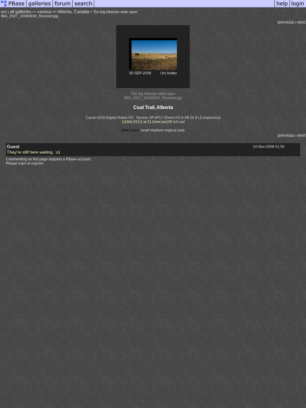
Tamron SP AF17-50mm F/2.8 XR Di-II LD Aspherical (178, 118)
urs (4, 11)
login (22, 163)
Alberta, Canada (73, 11)
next (301, 22)
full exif (179, 122)
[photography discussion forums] (63, 7)
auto (181, 130)
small (145, 130)
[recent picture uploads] (40, 7)
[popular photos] (184, 7)
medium (156, 130)
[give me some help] (282, 7)
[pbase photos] (13, 7)
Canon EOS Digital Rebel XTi (110, 118)
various (44, 11)
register (37, 163)
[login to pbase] (298, 7)
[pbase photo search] (83, 7)
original (170, 130)
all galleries (20, 11)
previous (286, 22)
